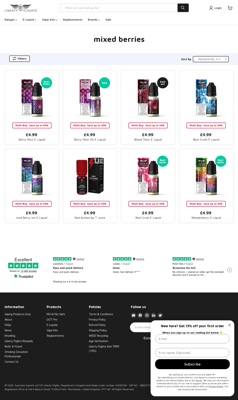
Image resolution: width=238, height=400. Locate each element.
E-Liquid (29, 19)
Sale (108, 19)
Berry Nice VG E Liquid (90, 139)
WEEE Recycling (98, 335)
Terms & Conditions (101, 314)
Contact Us (11, 361)
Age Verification (98, 341)
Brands (93, 19)
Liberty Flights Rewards (19, 341)
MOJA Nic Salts (56, 314)
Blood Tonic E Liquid (148, 139)
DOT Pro (52, 319)
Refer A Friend (13, 346)
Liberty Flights (52, 385)
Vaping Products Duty (18, 314)
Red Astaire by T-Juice (90, 217)
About (8, 319)
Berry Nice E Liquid (32, 139)
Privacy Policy (97, 319)
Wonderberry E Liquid (206, 217)
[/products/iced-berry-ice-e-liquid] (32, 176)
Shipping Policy (98, 330)
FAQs (8, 324)
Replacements (72, 19)
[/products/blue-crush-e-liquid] (206, 97)
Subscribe (192, 364)
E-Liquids (52, 324)
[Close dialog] (229, 325)
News (8, 330)
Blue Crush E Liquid (206, 139)
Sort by (186, 59)
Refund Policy (97, 324)
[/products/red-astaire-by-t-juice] (90, 176)
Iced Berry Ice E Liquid (31, 217)
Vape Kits (49, 19)
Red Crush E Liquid (148, 217)
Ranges (10, 19)
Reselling (10, 335)
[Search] (183, 8)
